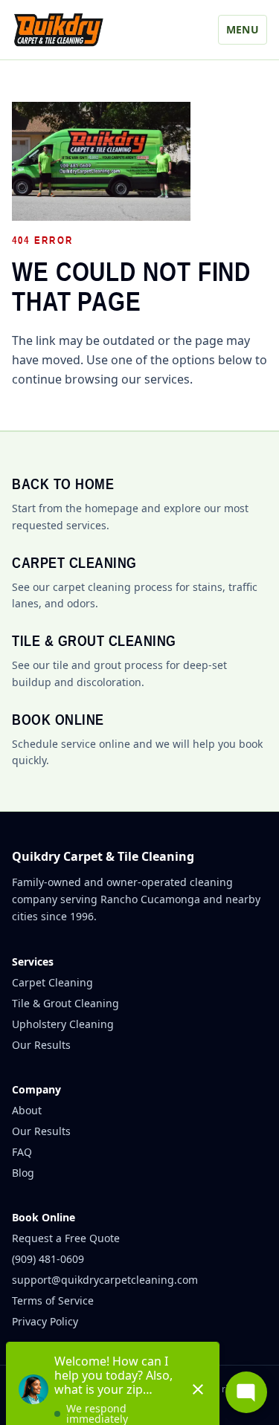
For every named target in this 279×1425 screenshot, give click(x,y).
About (27, 1110)
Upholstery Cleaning (63, 1024)
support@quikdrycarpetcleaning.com (105, 1280)
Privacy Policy (45, 1321)
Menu (242, 29)
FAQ (22, 1152)
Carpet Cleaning (52, 982)
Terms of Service (53, 1300)
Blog (23, 1173)
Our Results (41, 1045)
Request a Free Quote (66, 1238)
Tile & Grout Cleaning (65, 1003)
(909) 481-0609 (48, 1259)
